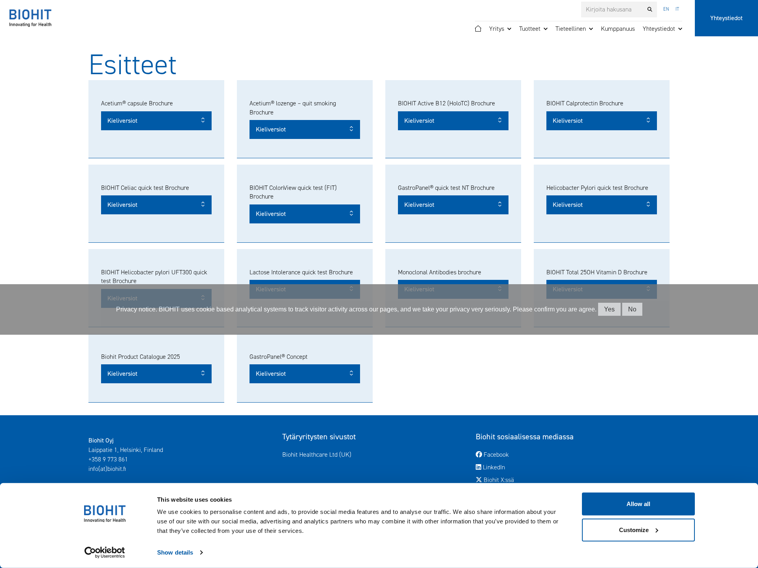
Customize (634, 529)
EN (666, 9)
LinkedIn (525, 467)
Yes (609, 309)
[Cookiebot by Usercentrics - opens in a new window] (104, 553)
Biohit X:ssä (531, 479)
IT (677, 9)
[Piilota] (509, 28)
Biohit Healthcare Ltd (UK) (349, 454)
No (632, 309)
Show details (175, 552)
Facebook (528, 454)
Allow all (638, 504)
